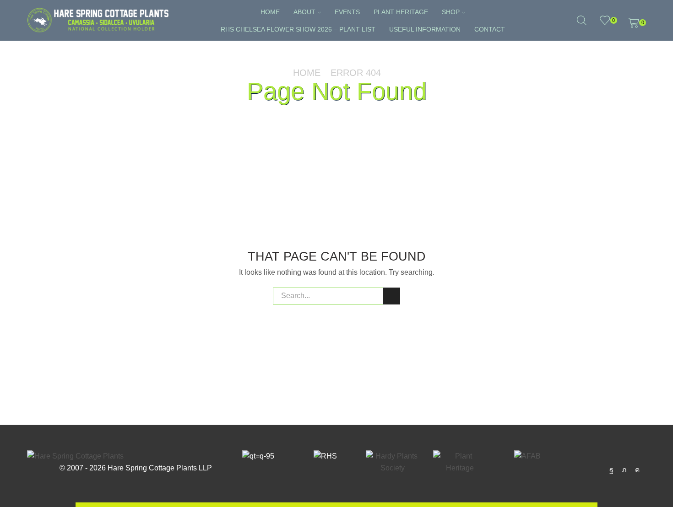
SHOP (451, 12)
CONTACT (489, 29)
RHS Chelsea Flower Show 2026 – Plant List (298, 29)
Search (391, 296)
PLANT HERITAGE (401, 12)
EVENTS (347, 12)
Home (270, 12)
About (304, 12)
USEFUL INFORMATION (425, 29)
